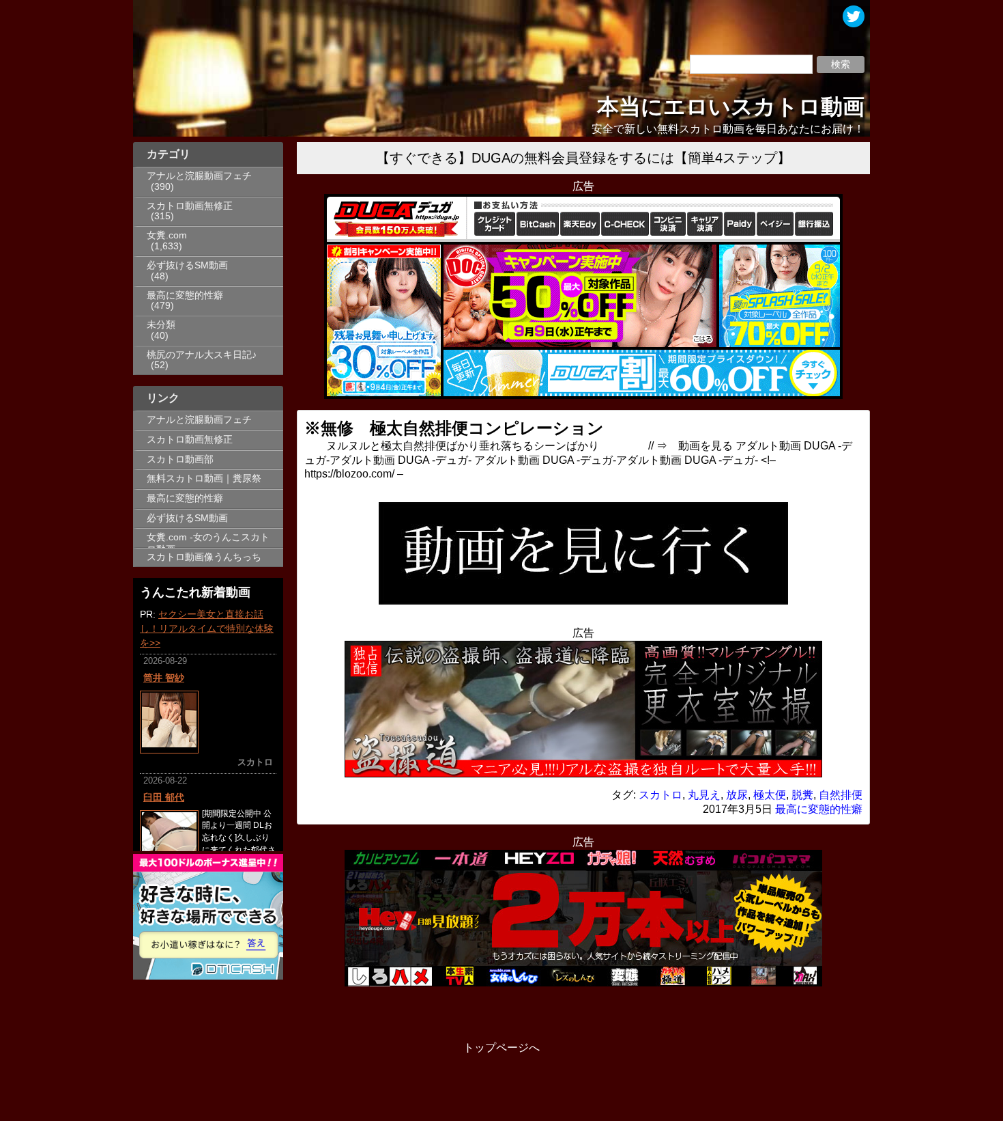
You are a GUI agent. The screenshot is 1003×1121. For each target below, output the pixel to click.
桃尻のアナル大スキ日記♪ (202, 355)
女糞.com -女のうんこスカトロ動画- (208, 539)
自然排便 (840, 795)
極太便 (769, 795)
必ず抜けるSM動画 (187, 265)
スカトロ (660, 795)
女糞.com (167, 235)
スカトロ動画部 (180, 459)
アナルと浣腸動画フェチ (199, 176)
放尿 (737, 795)
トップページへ (501, 1047)
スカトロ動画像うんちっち (204, 557)
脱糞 (802, 795)
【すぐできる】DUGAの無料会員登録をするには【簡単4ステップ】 (583, 157)
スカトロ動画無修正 (190, 206)
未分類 (161, 325)
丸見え (704, 795)
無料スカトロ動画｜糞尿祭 (204, 478)
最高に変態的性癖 (185, 295)
